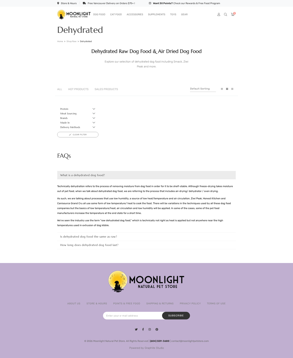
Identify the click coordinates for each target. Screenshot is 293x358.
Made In (65, 122)
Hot (78, 89)
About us (73, 303)
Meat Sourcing (68, 113)
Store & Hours (68, 3)
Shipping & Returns (160, 303)
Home (60, 41)
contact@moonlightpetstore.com (190, 341)
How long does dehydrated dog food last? (89, 245)
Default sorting (200, 88)
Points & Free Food (126, 303)
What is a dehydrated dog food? (82, 175)
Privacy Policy (190, 303)
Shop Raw (71, 41)
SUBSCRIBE (176, 315)
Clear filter (80, 135)
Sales (106, 89)
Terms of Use (216, 303)
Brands (64, 118)
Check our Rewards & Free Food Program (186, 3)
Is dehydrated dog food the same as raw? (88, 236)
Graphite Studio (154, 348)
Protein (64, 108)
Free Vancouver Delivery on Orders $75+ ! (111, 3)
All (59, 89)
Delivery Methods (70, 127)
